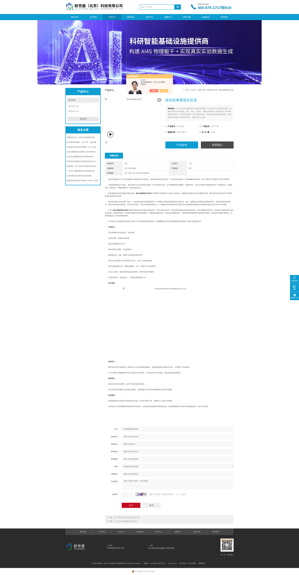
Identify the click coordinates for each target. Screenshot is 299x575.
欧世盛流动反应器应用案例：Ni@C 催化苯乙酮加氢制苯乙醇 (83, 147)
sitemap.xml (172, 563)
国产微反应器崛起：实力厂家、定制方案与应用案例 (83, 142)
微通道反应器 (212, 90)
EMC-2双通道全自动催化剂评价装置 (127, 517)
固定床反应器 (73, 106)
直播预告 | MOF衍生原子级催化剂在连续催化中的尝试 (83, 166)
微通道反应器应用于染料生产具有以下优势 (82, 180)
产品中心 (112, 17)
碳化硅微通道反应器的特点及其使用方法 (81, 152)
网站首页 (74, 17)
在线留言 (205, 17)
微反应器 (202, 90)
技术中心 (149, 17)
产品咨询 (182, 144)
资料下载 (187, 17)
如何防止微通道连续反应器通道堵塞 (80, 156)
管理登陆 (201, 563)
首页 (187, 90)
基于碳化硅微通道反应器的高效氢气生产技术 (83, 161)
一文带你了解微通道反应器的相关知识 (81, 171)
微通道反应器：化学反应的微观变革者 (81, 137)
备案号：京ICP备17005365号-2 (155, 563)
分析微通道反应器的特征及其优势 (79, 176)
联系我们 (224, 17)
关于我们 (93, 17)
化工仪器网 (191, 563)
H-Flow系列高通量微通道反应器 (125, 521)
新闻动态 (131, 17)
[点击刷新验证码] (141, 494)
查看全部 (83, 119)
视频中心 (168, 17)
